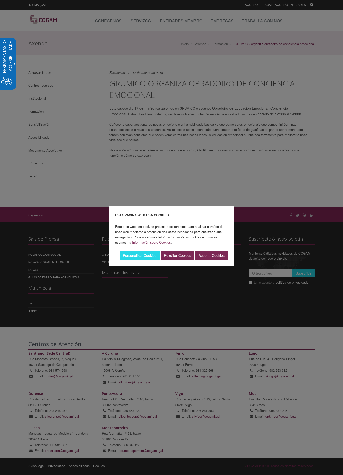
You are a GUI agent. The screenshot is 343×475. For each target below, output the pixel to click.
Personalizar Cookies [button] (139, 255)
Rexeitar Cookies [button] (177, 255)
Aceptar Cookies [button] (212, 255)
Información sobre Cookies (151, 242)
